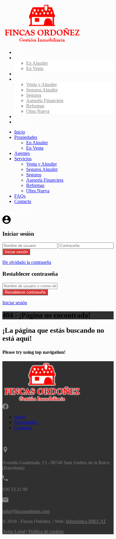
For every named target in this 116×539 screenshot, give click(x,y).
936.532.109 (21, 212)
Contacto (22, 121)
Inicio (19, 52)
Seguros (33, 95)
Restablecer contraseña (25, 292)
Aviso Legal (13, 531)
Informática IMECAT (86, 521)
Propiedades (25, 57)
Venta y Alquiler (41, 84)
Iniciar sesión (16, 252)
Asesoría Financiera (44, 100)
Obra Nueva (37, 111)
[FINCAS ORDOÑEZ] (41, 42)
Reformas (35, 105)
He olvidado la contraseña (26, 262)
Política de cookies (46, 531)
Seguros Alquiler (42, 89)
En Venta (34, 68)
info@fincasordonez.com (26, 511)
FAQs (20, 116)
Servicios (23, 79)
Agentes (22, 73)
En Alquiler (37, 63)
